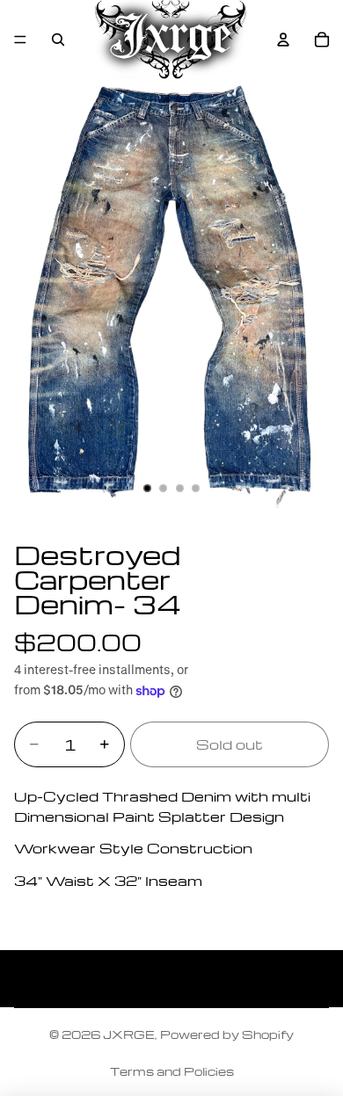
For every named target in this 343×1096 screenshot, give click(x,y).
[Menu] (20, 39)
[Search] (58, 39)
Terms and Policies (172, 1070)
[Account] (283, 39)
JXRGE (129, 1034)
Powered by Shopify (227, 1034)
